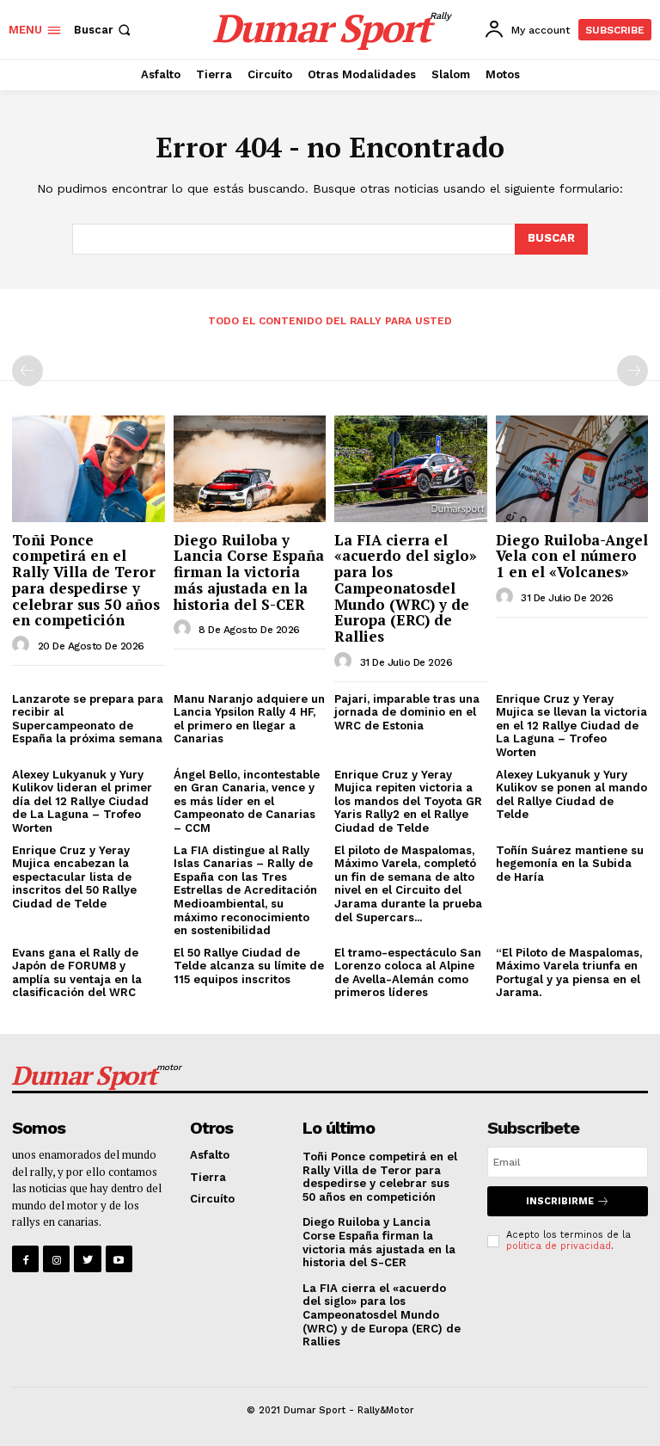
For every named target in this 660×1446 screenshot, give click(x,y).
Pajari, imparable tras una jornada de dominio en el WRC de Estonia (407, 712)
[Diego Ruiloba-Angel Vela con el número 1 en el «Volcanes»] (572, 468)
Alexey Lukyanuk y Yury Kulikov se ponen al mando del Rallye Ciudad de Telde (571, 794)
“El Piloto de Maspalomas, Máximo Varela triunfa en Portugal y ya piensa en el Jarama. (569, 973)
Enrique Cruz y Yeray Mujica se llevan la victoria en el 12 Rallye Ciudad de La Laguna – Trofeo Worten (571, 725)
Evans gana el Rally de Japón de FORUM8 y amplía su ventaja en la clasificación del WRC (77, 973)
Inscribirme (560, 1201)
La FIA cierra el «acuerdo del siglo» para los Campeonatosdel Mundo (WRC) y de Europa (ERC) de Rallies (405, 588)
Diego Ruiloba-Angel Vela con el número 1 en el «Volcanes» (572, 555)
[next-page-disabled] (632, 370)
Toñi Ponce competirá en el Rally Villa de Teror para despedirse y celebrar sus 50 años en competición (86, 580)
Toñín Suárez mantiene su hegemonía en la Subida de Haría (570, 863)
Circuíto (212, 1198)
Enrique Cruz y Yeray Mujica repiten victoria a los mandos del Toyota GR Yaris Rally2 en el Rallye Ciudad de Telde (408, 801)
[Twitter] (87, 1259)
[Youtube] (119, 1259)
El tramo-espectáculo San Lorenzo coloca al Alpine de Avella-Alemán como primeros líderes (407, 973)
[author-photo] (23, 645)
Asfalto (209, 1154)
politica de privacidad (558, 1246)
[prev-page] (27, 370)
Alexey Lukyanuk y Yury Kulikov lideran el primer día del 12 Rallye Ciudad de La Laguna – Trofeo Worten (82, 801)
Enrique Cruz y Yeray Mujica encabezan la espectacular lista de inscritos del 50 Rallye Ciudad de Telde (74, 877)
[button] (104, 29)
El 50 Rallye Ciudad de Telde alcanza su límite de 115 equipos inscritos (249, 966)
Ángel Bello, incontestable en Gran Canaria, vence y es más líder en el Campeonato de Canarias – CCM (247, 801)
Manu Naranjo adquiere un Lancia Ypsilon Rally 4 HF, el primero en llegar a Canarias (249, 719)
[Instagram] (56, 1259)
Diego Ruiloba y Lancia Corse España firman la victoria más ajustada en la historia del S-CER (249, 572)
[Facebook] (25, 1259)
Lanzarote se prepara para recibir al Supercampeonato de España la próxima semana (87, 719)
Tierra (208, 1177)
